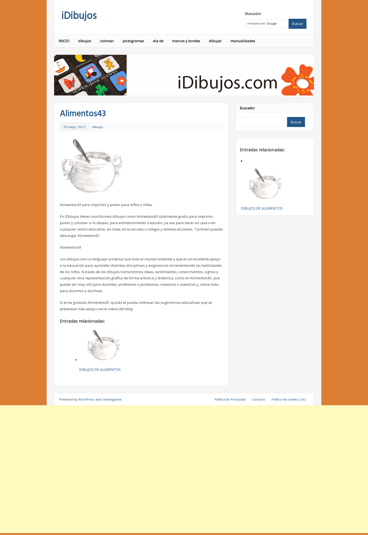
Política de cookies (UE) (289, 399)
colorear (107, 40)
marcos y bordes (186, 40)
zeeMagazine (112, 399)
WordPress (86, 399)
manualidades (242, 40)
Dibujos (97, 127)
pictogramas (133, 40)
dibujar (215, 40)
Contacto (258, 399)
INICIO (64, 40)
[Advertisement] (184, 469)
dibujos (84, 40)
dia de (158, 40)
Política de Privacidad (230, 399)
